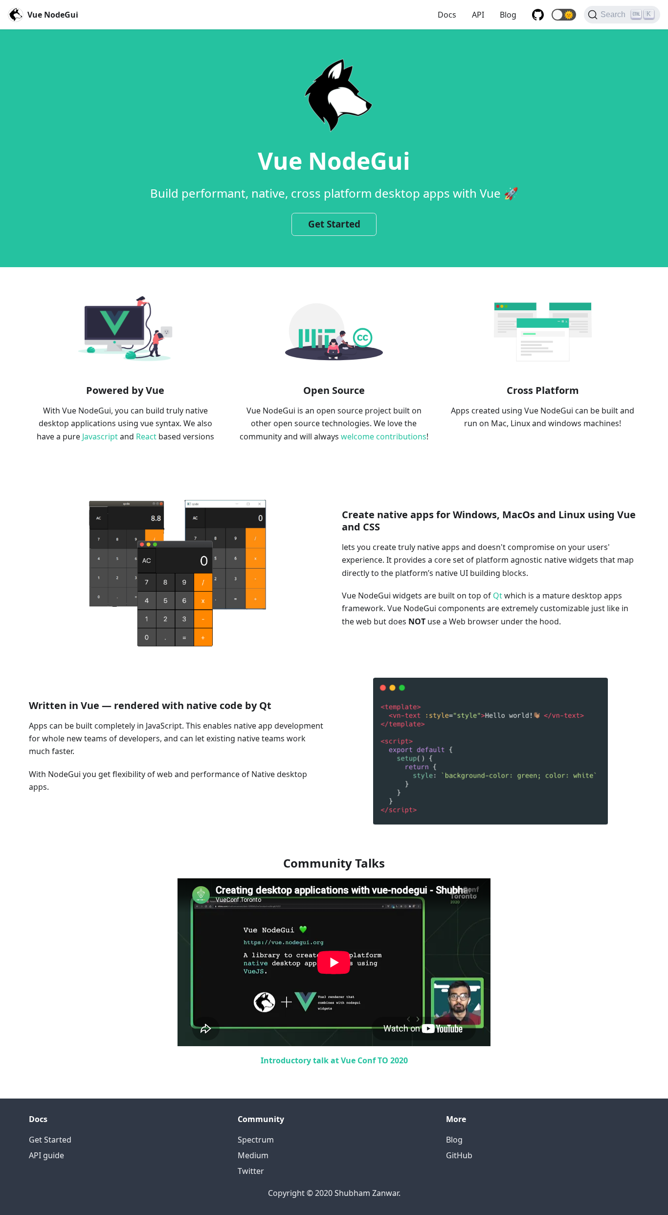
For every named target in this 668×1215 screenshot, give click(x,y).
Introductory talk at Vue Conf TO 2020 (334, 1060)
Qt (497, 595)
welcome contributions (383, 436)
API (478, 14)
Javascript (100, 436)
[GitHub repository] (538, 15)
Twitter (251, 1171)
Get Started (334, 224)
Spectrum (256, 1139)
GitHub (459, 1155)
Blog (508, 14)
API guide (46, 1155)
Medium (253, 1155)
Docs (447, 14)
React (146, 436)
